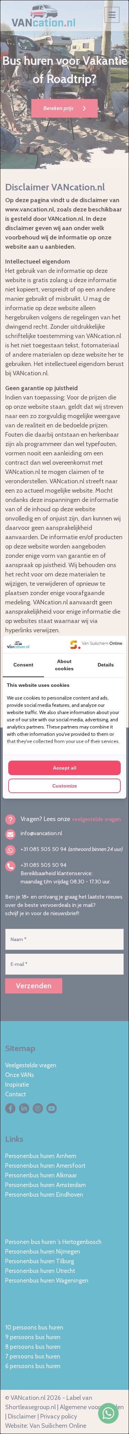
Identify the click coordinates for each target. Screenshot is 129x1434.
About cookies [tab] (64, 665)
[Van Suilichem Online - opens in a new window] (96, 644)
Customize (64, 786)
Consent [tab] (23, 664)
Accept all (64, 768)
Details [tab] (106, 664)
